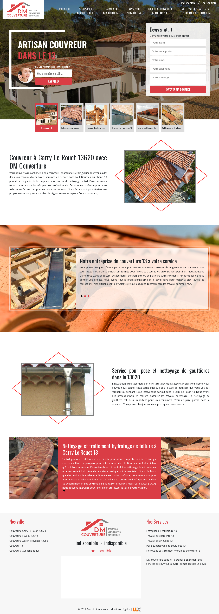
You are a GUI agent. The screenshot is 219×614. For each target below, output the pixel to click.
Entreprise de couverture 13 (85, 11)
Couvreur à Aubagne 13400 (24, 550)
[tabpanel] (142, 273)
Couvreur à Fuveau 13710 (23, 535)
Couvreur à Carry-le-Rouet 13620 (27, 530)
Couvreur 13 (64, 11)
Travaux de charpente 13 (110, 11)
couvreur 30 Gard (168, 563)
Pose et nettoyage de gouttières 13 (160, 11)
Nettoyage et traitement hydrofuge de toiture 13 (196, 11)
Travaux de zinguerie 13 (134, 11)
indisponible (188, 3)
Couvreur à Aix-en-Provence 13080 (28, 540)
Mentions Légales (120, 609)
